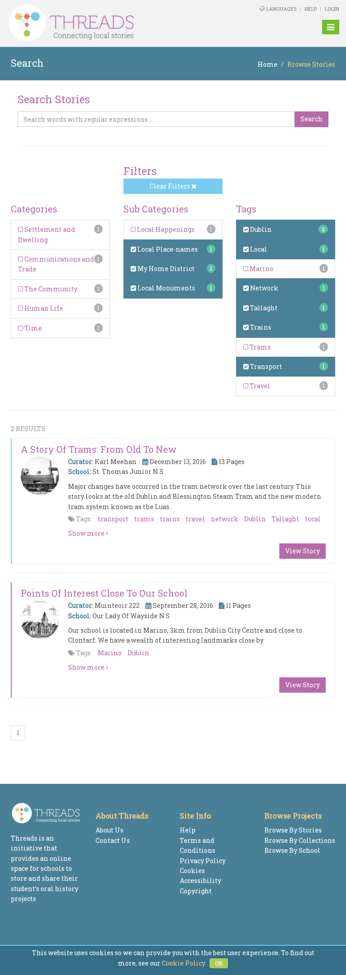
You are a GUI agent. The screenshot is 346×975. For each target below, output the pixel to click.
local (313, 519)
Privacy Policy (203, 860)
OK (219, 963)
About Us (109, 830)
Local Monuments (165, 288)
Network (263, 288)
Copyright (196, 891)
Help (311, 8)
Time (32, 328)
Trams (259, 347)
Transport (265, 366)
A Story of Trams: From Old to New (99, 449)
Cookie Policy (183, 963)
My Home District (165, 268)
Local (258, 249)
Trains (260, 327)
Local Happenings (165, 229)
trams (144, 519)
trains (170, 519)
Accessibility (200, 880)
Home (268, 64)
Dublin (260, 229)
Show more (87, 533)
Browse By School (292, 850)
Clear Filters (170, 186)
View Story (302, 551)
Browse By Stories (293, 830)
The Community (50, 289)
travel (195, 519)
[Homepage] (109, 23)
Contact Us (113, 840)
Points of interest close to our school (104, 593)
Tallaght (263, 308)
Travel (259, 386)
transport (113, 519)
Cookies (192, 870)
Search (311, 119)
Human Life (43, 308)
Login (332, 8)
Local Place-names (167, 249)
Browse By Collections (299, 840)
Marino (260, 268)
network (224, 519)
